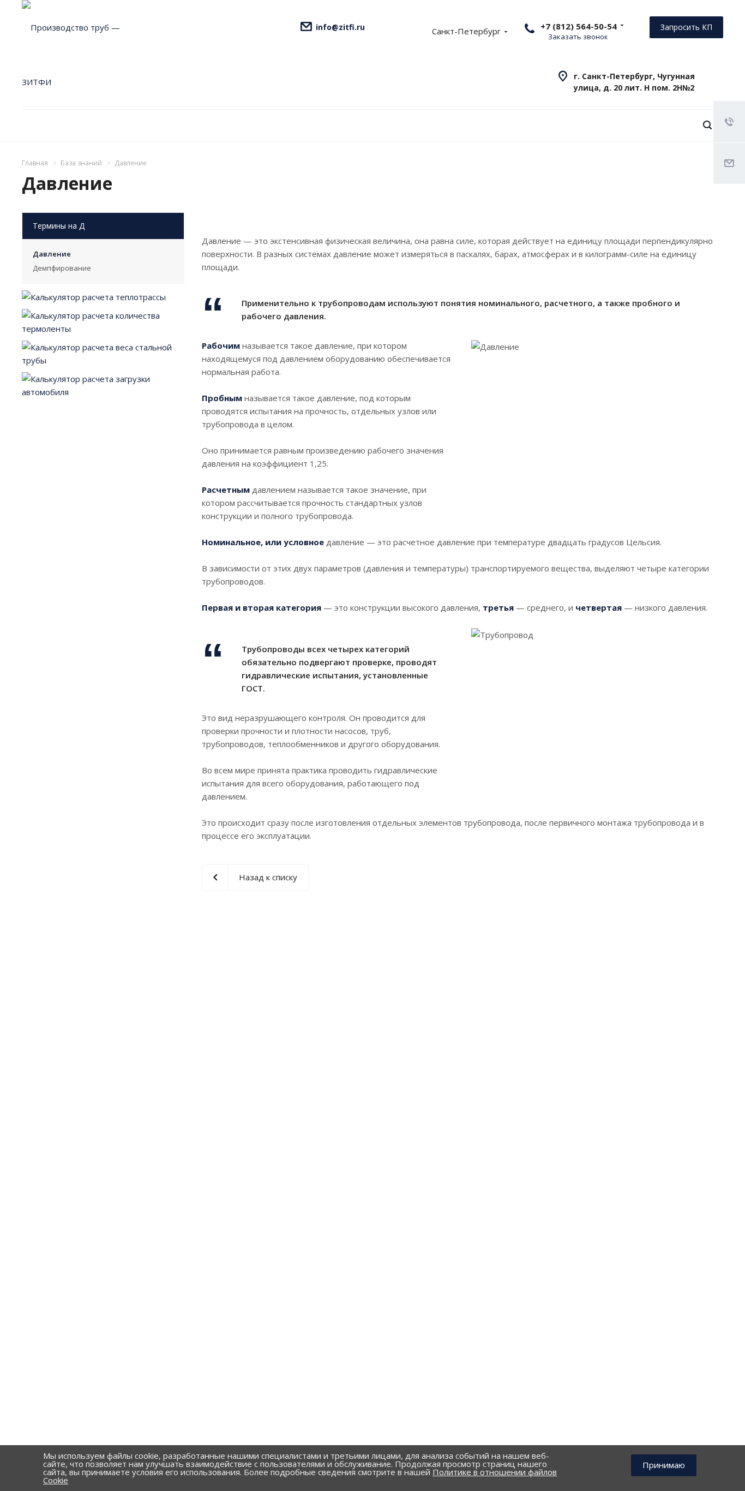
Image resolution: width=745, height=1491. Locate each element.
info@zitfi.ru (340, 27)
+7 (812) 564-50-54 (578, 26)
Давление (52, 254)
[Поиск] (707, 125)
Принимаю (663, 1464)
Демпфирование (62, 268)
